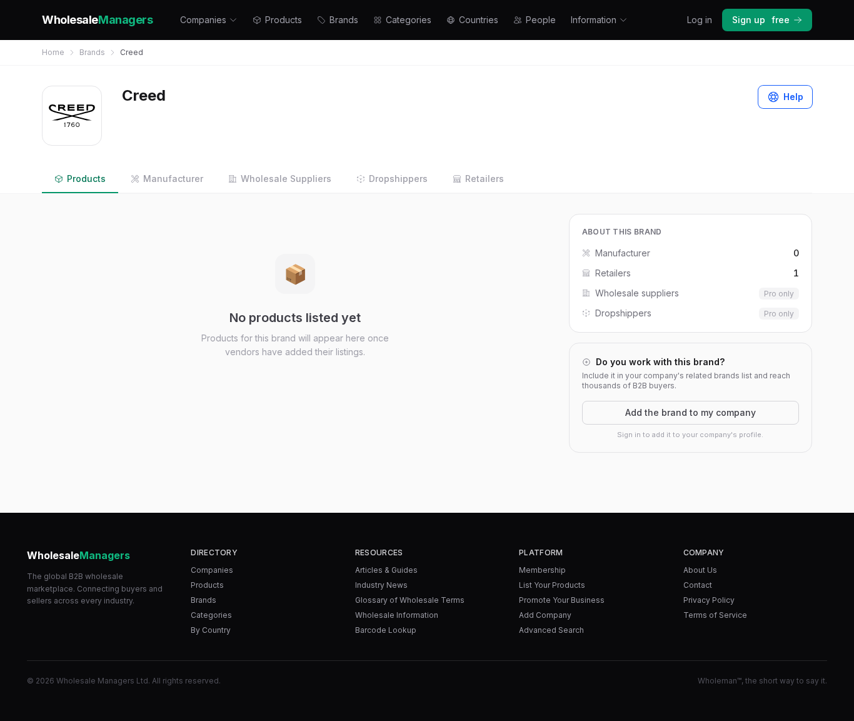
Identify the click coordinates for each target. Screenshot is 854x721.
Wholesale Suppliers (286, 178)
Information (593, 19)
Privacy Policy (709, 600)
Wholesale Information (396, 615)
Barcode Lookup (385, 630)
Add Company (545, 615)
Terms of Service (715, 615)
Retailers (484, 178)
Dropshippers (398, 178)
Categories (408, 19)
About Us (700, 570)
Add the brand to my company (690, 412)
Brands (343, 19)
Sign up (761, 19)
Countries (478, 19)
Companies (203, 19)
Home (53, 52)
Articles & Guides (386, 570)
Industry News (381, 585)
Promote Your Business (562, 600)
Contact (697, 585)
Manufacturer (173, 178)
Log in (699, 19)
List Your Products (552, 585)
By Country (211, 630)
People (541, 19)
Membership (542, 570)
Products (283, 19)
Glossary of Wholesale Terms (410, 600)
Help (793, 96)
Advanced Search (551, 630)
